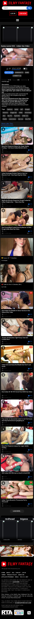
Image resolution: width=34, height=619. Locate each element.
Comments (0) (17, 75)
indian (20, 112)
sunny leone (12, 119)
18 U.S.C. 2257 (24, 577)
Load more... (17, 511)
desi (4, 115)
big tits (10, 115)
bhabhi (5, 119)
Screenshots (19, 72)
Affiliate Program (7, 577)
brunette (5, 112)
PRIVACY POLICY (12, 574)
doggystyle (13, 112)
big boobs (17, 115)
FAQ (13, 572)
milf (21, 109)
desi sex (20, 119)
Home (3, 572)
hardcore (9, 109)
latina (16, 109)
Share (27, 72)
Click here (16, 581)
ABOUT (8, 572)
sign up (19, 59)
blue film (27, 119)
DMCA (17, 577)
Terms (3, 574)
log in (13, 59)
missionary (28, 112)
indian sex (25, 115)
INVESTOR (21, 574)
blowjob (27, 109)
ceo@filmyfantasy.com (23, 602)
